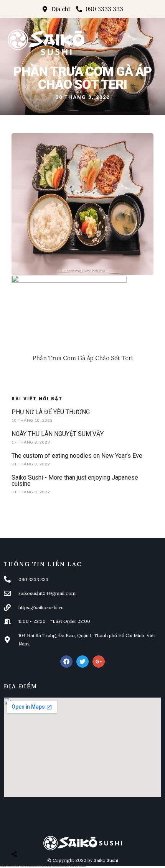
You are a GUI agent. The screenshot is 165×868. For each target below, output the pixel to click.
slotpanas (3, 866)
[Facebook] (66, 661)
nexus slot (48, 866)
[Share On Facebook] (21, 835)
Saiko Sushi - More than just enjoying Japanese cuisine (75, 480)
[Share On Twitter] (33, 835)
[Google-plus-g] (98, 661)
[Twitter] (82, 661)
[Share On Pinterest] (45, 835)
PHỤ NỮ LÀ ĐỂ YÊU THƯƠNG (51, 412)
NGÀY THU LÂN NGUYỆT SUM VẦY (58, 433)
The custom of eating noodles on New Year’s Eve (77, 455)
